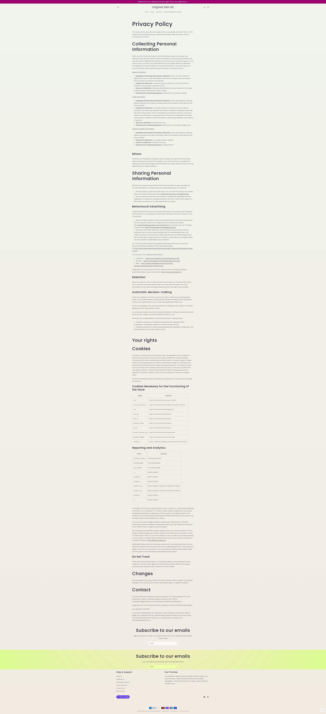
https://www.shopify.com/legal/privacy (175, 194)
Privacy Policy (120, 688)
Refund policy (120, 691)
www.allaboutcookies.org (157, 540)
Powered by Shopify (155, 711)
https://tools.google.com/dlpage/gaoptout (160, 227)
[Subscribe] (176, 643)
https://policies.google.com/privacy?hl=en (153, 225)
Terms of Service (121, 685)
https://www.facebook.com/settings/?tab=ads (162, 258)
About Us (119, 676)
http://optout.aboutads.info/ (171, 272)
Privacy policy (174, 711)
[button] (118, 7)
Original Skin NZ (146, 711)
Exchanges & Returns (123, 682)
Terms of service (184, 711)
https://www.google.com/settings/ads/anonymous (161, 261)
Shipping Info (120, 679)
